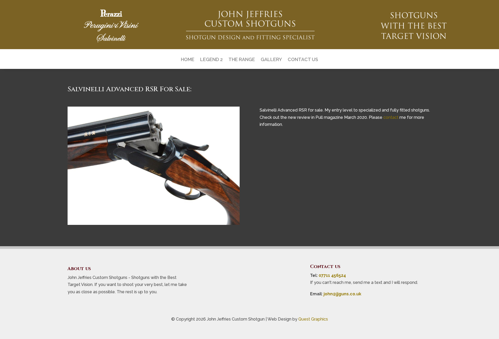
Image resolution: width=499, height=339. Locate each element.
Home (187, 60)
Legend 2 (211, 60)
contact (390, 117)
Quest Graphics (313, 319)
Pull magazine (329, 117)
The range (241, 60)
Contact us (303, 60)
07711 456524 (332, 275)
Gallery (271, 60)
